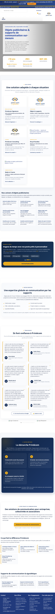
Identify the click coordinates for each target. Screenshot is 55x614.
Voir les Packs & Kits (27, 264)
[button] (22, 422)
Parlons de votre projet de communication (27, 524)
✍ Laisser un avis (37, 413)
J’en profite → (31, 3)
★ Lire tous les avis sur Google (21, 413)
